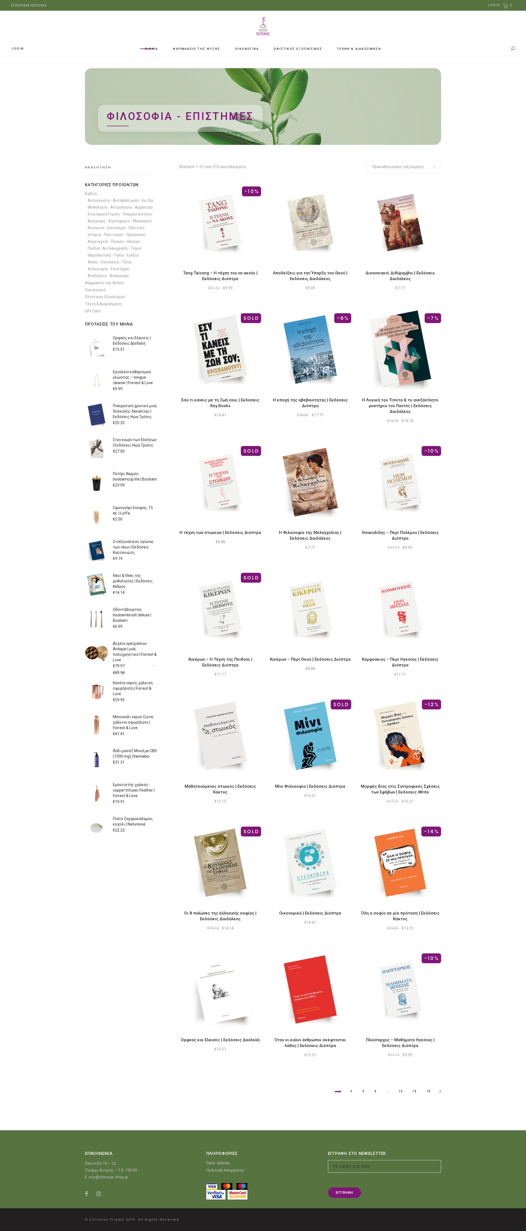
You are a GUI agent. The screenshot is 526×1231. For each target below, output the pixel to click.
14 (415, 1091)
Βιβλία (91, 193)
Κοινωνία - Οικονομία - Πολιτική (116, 228)
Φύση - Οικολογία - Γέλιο (110, 262)
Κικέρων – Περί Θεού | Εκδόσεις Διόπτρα (310, 659)
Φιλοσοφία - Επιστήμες (109, 269)
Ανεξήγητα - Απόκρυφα (108, 276)
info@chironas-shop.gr (108, 1177)
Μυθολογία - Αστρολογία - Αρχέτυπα (120, 207)
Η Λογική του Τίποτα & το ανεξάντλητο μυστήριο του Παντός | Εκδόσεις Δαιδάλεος (400, 406)
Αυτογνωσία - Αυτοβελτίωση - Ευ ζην (120, 200)
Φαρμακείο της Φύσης (104, 283)
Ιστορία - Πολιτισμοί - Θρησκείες (117, 234)
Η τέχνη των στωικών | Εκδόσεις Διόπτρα (220, 532)
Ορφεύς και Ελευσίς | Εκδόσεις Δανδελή (220, 1039)
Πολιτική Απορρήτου (225, 1170)
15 (429, 1091)
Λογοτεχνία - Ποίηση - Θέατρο (114, 241)
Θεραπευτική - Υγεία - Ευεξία (113, 255)
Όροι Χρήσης (218, 1162)
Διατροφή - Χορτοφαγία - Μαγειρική (119, 221)
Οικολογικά (95, 290)
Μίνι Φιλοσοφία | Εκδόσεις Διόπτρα (310, 786)
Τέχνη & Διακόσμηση (103, 304)
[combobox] (404, 167)
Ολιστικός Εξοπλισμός (105, 297)
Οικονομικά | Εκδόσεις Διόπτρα (310, 913)
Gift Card (92, 311)
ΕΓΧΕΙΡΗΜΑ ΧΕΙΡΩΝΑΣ (29, 5)
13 (401, 1091)
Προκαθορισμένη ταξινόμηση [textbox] (398, 167)
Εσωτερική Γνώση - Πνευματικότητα (119, 214)
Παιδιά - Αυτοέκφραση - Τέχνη (114, 248)
